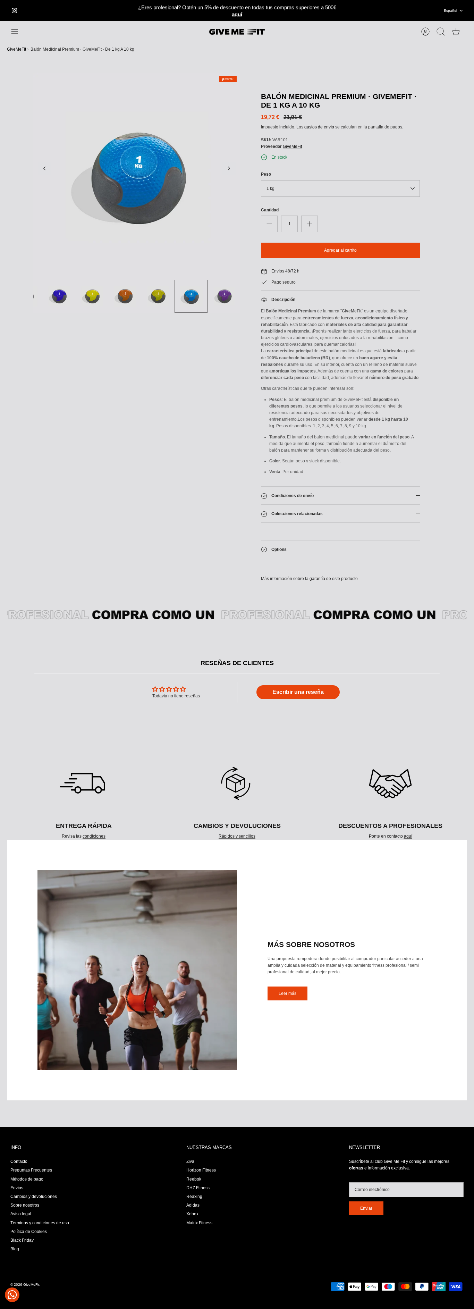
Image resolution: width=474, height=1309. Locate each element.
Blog (14, 1249)
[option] (136, 176)
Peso (266, 174)
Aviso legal (20, 1213)
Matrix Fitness (199, 1222)
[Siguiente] (345, 11)
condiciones (94, 836)
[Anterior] (129, 11)
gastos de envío (319, 127)
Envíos (16, 1187)
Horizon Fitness (201, 1170)
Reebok (193, 1179)
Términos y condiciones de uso (39, 1222)
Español (450, 10)
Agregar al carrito (340, 250)
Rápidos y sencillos (237, 836)
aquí (408, 836)
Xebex (192, 1213)
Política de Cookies (28, 1231)
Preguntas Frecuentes (31, 1170)
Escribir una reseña (298, 692)
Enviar (366, 1208)
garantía (317, 578)
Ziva (190, 1161)
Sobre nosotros (24, 1205)
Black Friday (22, 1240)
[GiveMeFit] (237, 32)
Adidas (193, 1205)
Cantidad (270, 210)
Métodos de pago (26, 1179)
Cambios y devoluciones (33, 1196)
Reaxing (194, 1196)
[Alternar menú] (18, 31)
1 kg (270, 188)
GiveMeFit (16, 49)
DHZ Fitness (198, 1187)
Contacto (18, 1161)
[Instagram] (14, 10)
